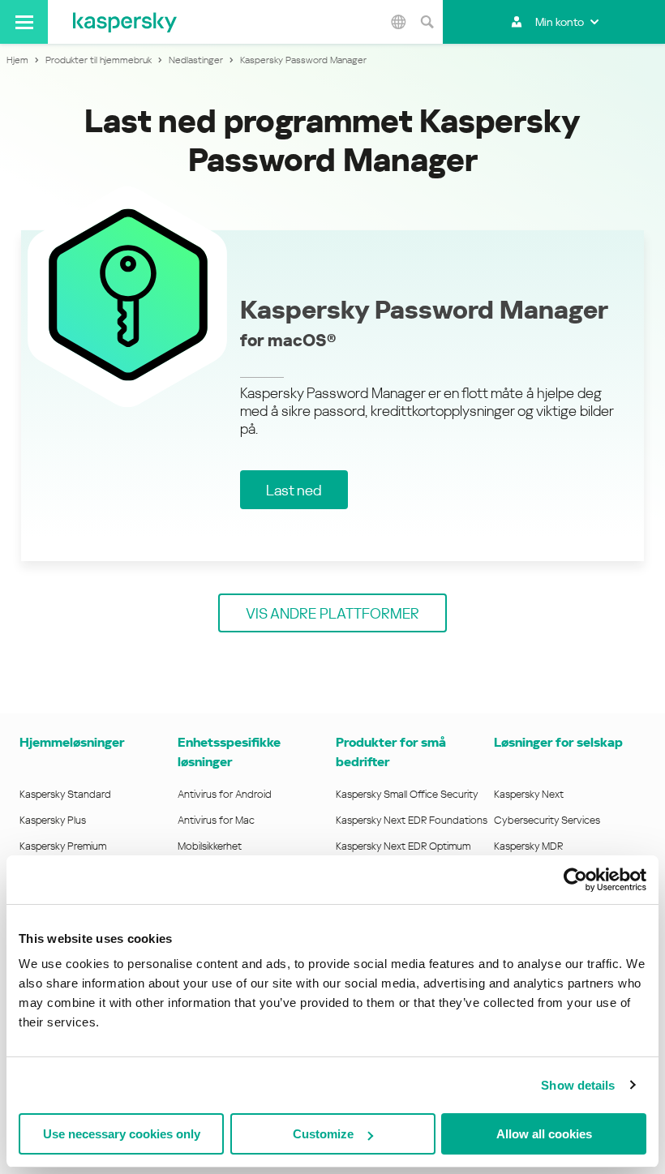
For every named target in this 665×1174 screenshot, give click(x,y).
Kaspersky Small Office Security (407, 794)
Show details (578, 1085)
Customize (323, 1134)
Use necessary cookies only (121, 1134)
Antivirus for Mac (216, 820)
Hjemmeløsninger (71, 742)
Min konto (559, 21)
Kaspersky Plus (52, 820)
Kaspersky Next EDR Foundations (411, 820)
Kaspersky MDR (528, 846)
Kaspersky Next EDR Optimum (403, 846)
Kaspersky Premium (62, 846)
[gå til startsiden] (125, 22)
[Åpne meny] (24, 22)
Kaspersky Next (529, 794)
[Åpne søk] (426, 21)
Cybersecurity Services (547, 820)
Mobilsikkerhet (210, 846)
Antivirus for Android (225, 794)
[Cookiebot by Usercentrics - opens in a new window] (575, 880)
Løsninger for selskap (558, 742)
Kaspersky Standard (65, 794)
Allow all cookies (544, 1134)
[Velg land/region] (398, 21)
